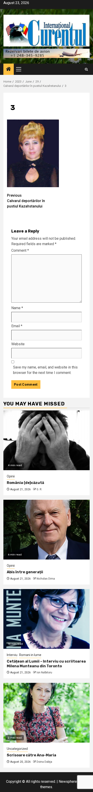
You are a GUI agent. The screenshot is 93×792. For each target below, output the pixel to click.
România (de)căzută (25, 483)
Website (18, 344)
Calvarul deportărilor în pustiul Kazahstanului (26, 200)
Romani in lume (30, 655)
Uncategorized (17, 749)
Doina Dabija (44, 761)
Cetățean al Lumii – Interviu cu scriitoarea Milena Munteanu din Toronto (46, 663)
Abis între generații (25, 572)
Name (17, 308)
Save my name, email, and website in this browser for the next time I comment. (45, 370)
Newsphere (68, 781)
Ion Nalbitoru (44, 672)
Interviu (12, 655)
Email (16, 326)
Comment (20, 250)
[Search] (86, 69)
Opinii (11, 476)
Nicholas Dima (46, 578)
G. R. (39, 489)
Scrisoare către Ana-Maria (31, 755)
